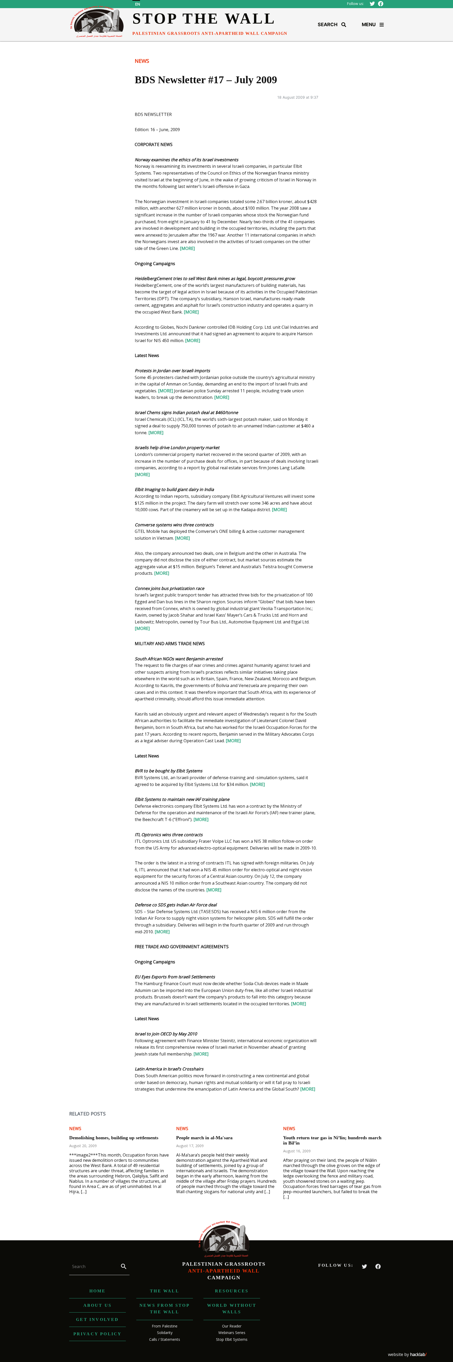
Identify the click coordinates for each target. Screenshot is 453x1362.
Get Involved (97, 1319)
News (142, 60)
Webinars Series (231, 1332)
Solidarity (164, 1332)
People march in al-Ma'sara (204, 1137)
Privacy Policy (97, 1334)
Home (97, 1291)
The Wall (164, 1291)
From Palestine (164, 1326)
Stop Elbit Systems (231, 1339)
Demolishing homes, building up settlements (113, 1137)
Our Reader (231, 1326)
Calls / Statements (164, 1339)
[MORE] (187, 248)
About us (97, 1305)
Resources (232, 1291)
